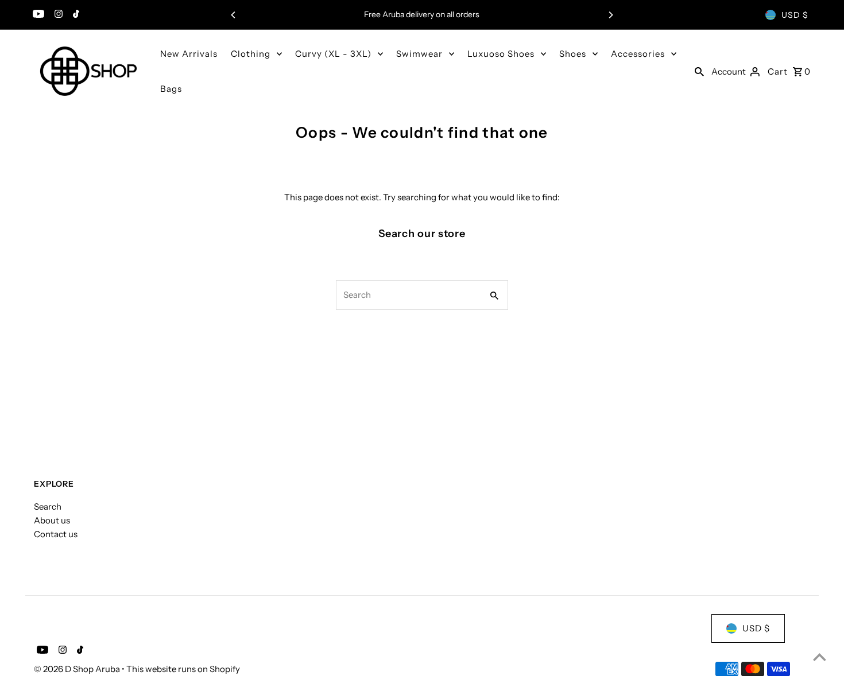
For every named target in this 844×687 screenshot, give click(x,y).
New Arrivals (189, 53)
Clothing (250, 53)
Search (47, 506)
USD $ (794, 15)
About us (52, 520)
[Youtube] (37, 14)
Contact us (56, 534)
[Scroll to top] (820, 657)
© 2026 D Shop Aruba (78, 668)
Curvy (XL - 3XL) (333, 53)
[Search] (699, 71)
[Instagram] (57, 14)
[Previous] (233, 15)
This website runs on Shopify (183, 668)
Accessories (638, 53)
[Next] (610, 15)
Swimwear (419, 53)
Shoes (572, 53)
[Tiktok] (74, 14)
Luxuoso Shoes (501, 53)
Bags (171, 88)
